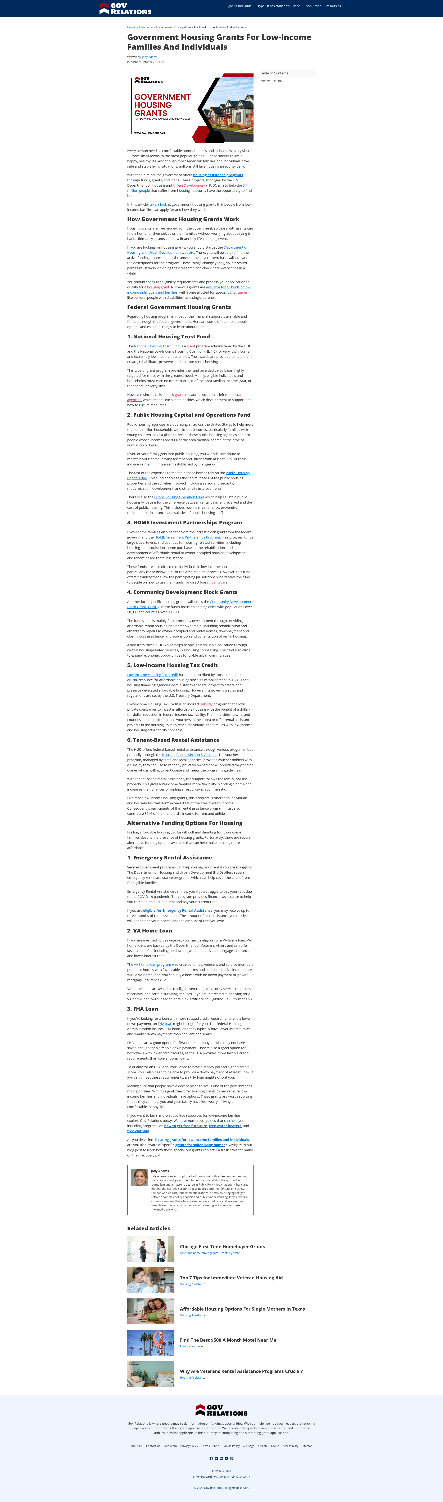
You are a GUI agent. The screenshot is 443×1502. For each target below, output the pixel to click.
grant (191, 346)
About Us (136, 1446)
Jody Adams (149, 57)
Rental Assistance (191, 1346)
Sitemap (307, 1446)
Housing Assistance (140, 27)
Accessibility (290, 1446)
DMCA (275, 1446)
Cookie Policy (231, 1446)
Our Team (170, 1446)
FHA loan (165, 1023)
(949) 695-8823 (221, 1471)
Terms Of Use (210, 1446)
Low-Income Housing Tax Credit (152, 674)
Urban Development (189, 185)
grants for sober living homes (200, 1144)
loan (214, 582)
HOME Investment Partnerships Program (187, 537)
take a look (158, 204)
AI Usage (248, 1446)
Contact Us (153, 1446)
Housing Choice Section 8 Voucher (189, 754)
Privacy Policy (189, 1446)
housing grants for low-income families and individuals (202, 1139)
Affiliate (263, 1446)
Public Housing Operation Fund (179, 497)
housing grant (158, 287)
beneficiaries (237, 292)
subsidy (206, 704)
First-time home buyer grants (199, 1253)
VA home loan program (152, 964)
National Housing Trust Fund (157, 346)
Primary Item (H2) (271, 80)
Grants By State (230, 1253)
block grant (174, 394)
